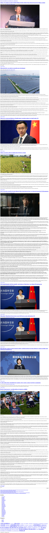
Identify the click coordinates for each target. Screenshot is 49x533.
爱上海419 (17, 529)
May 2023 (3, 516)
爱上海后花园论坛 (9, 530)
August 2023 (3, 514)
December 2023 (4, 511)
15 (2, 486)
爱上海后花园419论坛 (3, 530)
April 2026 (3, 499)
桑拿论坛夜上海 (13, 529)
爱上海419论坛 (32, 529)
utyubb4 (14, 4)
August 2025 (3, 500)
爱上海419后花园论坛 (23, 529)
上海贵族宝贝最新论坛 (25, 526)
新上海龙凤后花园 (2, 529)
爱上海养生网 (37, 529)
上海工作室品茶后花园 (2, 526)
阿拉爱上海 (22, 530)
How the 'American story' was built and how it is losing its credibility (13, 389)
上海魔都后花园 (35, 526)
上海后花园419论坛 (15, 525)
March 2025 (3, 504)
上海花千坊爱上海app (20, 526)
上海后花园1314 (22, 525)
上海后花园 (2, 525)
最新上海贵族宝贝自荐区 (8, 529)
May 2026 (3, 498)
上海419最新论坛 (11, 523)
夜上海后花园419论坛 (21, 527)
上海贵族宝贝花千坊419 (30, 526)
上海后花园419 (7, 525)
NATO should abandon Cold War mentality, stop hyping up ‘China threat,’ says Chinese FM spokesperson (21, 284)
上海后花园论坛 (37, 525)
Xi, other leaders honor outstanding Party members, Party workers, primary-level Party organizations (20, 382)
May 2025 (3, 502)
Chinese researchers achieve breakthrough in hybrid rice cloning (13, 152)
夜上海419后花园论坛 (4, 527)
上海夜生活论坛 (43, 525)
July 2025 (3, 501)
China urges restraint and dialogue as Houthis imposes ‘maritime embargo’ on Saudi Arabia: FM (19, 118)
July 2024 (3, 507)
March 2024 (3, 509)
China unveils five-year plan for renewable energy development (12, 68)
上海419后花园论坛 (5, 523)
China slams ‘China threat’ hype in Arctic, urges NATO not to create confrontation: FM (17, 315)
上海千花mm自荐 (35, 523)
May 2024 (3, 508)
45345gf (7, 4)
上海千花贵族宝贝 (46, 523)
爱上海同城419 (41, 529)
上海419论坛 (17, 523)
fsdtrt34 (12, 4)
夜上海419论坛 (13, 527)
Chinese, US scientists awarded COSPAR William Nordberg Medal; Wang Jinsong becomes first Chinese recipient (22, 2)
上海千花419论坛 (31, 523)
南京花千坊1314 (45, 526)
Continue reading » (2, 66)
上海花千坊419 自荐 (7, 526)
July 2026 (3, 497)
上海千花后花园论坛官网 (40, 523)
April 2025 (3, 503)
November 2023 (4, 512)
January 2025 (3, 505)
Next (3, 486)
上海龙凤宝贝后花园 (40, 526)
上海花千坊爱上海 (13, 526)
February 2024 (3, 510)
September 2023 (4, 513)
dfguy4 (9, 4)
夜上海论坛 (43, 527)
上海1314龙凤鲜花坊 (26, 523)
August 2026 (3, 496)
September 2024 (4, 506)
